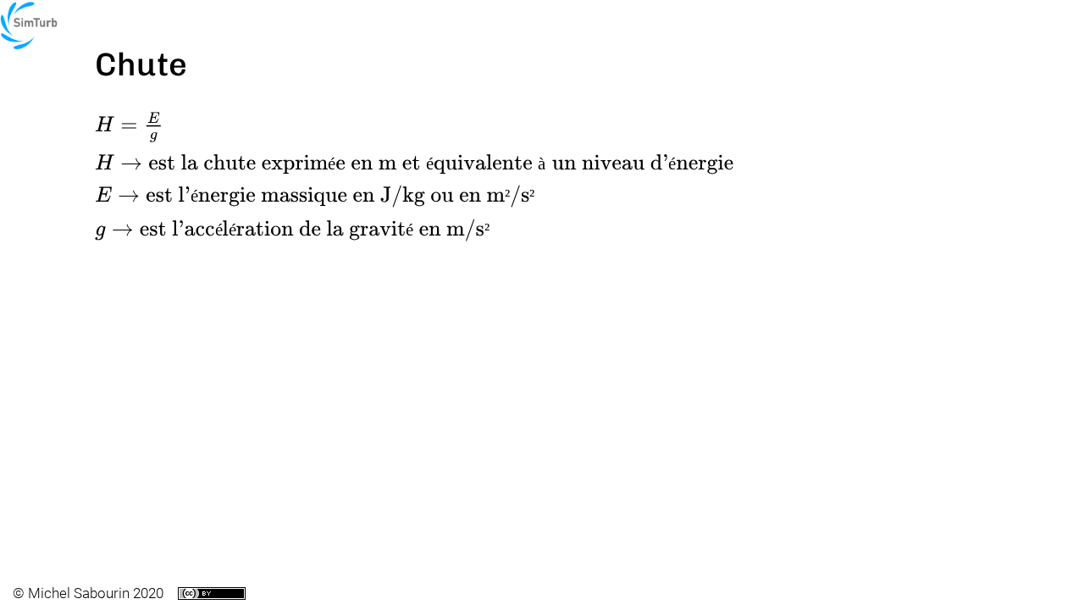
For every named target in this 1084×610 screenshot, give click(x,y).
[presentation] (129, 127)
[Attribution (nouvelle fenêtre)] (212, 593)
